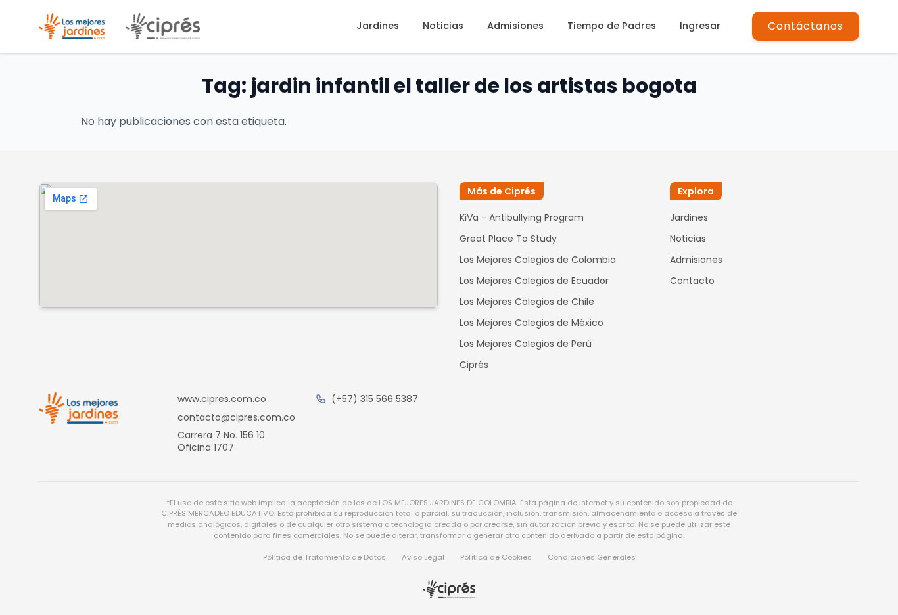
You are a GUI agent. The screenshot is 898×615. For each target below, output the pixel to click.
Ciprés (474, 364)
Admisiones (515, 25)
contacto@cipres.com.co (236, 417)
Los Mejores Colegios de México (531, 322)
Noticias (443, 25)
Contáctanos (805, 26)
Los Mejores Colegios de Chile (527, 301)
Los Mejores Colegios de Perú (526, 343)
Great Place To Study (508, 238)
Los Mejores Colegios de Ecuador (534, 280)
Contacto (692, 280)
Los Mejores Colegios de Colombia (538, 259)
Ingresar (700, 25)
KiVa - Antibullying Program (522, 217)
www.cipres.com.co (221, 398)
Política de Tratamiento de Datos (324, 557)
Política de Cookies (496, 557)
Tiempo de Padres (611, 25)
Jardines (377, 25)
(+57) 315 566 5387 (374, 398)
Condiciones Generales (592, 557)
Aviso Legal (423, 557)
